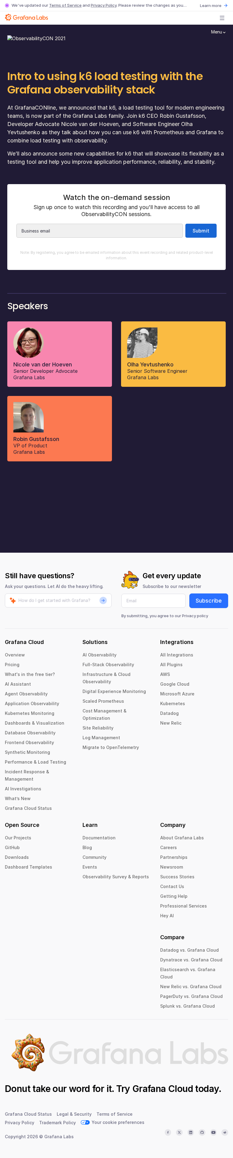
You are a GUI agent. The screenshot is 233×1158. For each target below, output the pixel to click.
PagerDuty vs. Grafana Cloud (191, 996)
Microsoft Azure (177, 693)
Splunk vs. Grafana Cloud (187, 1006)
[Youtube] (213, 1132)
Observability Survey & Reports (116, 876)
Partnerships (173, 857)
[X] (179, 1132)
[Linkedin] (190, 1132)
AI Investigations (23, 788)
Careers (168, 847)
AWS (165, 674)
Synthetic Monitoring (27, 752)
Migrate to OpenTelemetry (111, 747)
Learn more (210, 5)
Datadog (169, 713)
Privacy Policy (103, 5)
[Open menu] (222, 18)
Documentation (99, 837)
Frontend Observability (29, 742)
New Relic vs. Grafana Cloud (190, 986)
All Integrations (176, 654)
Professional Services (183, 905)
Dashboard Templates (28, 866)
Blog (87, 847)
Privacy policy (195, 615)
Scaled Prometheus (103, 701)
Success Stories (177, 876)
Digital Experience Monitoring (114, 691)
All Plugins (171, 664)
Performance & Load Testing (35, 761)
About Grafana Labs (182, 837)
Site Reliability (98, 727)
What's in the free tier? (30, 674)
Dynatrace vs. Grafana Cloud (191, 959)
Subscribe (209, 600)
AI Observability (99, 654)
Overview (15, 654)
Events (90, 866)
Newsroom (171, 866)
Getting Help (173, 896)
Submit (201, 231)
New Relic (170, 723)
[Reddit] (224, 1132)
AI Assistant (18, 684)
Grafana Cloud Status (28, 808)
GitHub (12, 847)
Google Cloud (174, 684)
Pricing (12, 664)
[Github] (202, 1132)
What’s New (18, 798)
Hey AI (167, 915)
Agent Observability (26, 693)
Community (94, 857)
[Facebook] (168, 1132)
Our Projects (18, 837)
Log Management (101, 737)
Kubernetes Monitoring (29, 713)
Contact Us (172, 886)
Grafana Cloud (162, 1088)
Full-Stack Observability (108, 664)
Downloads (17, 857)
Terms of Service (65, 5)
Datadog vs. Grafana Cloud (189, 950)
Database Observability (30, 732)
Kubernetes (172, 703)
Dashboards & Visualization (34, 723)
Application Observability (32, 703)
